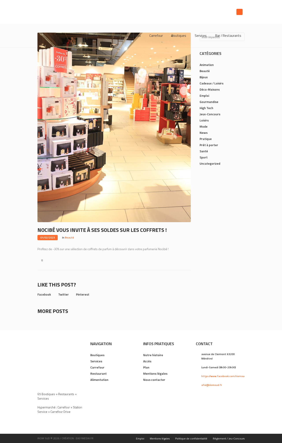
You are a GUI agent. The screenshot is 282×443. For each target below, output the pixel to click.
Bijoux (204, 77)
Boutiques (97, 355)
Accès (147, 361)
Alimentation (99, 379)
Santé (204, 151)
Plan (146, 367)
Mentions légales (155, 373)
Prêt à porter (209, 145)
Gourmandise (209, 101)
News (204, 132)
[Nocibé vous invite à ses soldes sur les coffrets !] (114, 127)
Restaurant (98, 373)
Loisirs (204, 120)
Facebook (44, 294)
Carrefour (97, 367)
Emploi (204, 95)
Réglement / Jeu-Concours (229, 438)
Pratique (206, 138)
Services (96, 361)
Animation (207, 64)
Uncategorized (210, 163)
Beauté (69, 237)
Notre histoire (153, 355)
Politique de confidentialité (191, 438)
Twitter (63, 294)
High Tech (206, 108)
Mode (204, 126)
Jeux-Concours (210, 114)
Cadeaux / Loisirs (211, 83)
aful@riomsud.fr (211, 385)
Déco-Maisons (210, 89)
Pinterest (82, 294)
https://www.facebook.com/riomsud (223, 376)
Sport (204, 157)
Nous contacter (154, 379)
